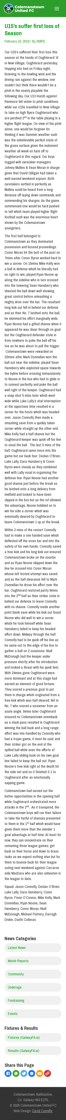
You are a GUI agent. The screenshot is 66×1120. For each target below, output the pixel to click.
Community (16, 973)
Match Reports (18, 960)
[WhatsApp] (16, 1074)
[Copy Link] (48, 1074)
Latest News (17, 947)
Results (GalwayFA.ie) (23, 1050)
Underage (15, 987)
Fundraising (16, 1000)
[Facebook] (8, 1074)
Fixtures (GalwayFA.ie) (24, 1037)
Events (13, 1013)
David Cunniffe (42, 1110)
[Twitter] (24, 1074)
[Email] (40, 1074)
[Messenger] (32, 1074)
